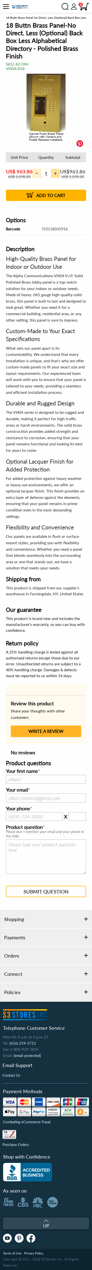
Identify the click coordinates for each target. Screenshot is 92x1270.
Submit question (46, 891)
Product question (24, 827)
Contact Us (11, 1075)
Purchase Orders (15, 1144)
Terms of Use (12, 1253)
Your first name (22, 771)
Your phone (18, 808)
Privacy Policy (33, 1253)
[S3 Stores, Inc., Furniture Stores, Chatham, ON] (27, 1172)
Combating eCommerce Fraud (26, 1122)
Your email (17, 790)
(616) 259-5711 (23, 1043)
